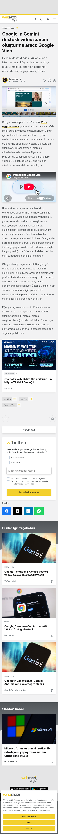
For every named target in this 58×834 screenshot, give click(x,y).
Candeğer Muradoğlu (15, 690)
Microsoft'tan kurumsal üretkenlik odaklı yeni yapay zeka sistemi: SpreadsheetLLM (27, 752)
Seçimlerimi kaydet (29, 492)
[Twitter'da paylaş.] (18, 511)
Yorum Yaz (29, 429)
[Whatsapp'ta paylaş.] (39, 511)
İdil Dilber (9, 635)
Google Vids (9, 405)
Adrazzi (8, 388)
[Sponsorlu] (29, 355)
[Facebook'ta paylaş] (7, 511)
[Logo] (9, 18)
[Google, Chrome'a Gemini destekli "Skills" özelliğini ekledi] (29, 603)
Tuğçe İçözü (10, 581)
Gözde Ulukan (11, 761)
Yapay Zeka (8, 28)
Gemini (24, 399)
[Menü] (54, 19)
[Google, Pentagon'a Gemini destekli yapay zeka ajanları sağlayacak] (29, 548)
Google (7, 399)
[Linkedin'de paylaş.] (29, 511)
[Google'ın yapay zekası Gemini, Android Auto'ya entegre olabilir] (29, 657)
